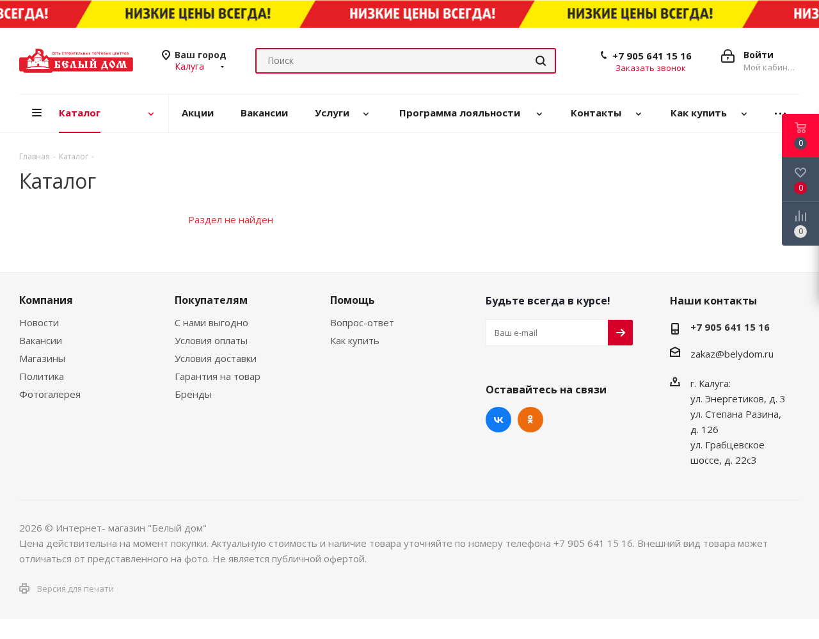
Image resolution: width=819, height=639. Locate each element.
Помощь (352, 300)
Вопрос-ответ (362, 322)
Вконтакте (498, 419)
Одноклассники (530, 419)
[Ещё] (780, 113)
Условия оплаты (211, 340)
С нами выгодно (211, 322)
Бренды (193, 394)
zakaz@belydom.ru (732, 353)
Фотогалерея (50, 394)
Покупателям (211, 300)
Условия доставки (216, 358)
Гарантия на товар (217, 376)
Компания (46, 300)
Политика (41, 376)
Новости (39, 322)
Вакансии (40, 340)
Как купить (354, 340)
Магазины (42, 358)
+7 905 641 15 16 (652, 55)
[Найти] (540, 61)
